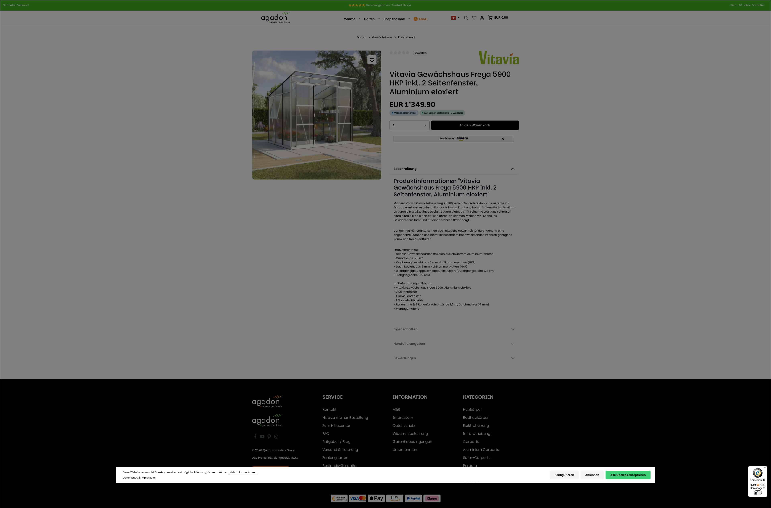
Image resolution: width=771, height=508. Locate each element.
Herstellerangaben (409, 343)
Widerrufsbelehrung (410, 433)
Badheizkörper (476, 417)
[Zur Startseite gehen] (275, 17)
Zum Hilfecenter (336, 425)
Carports (471, 441)
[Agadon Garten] (267, 420)
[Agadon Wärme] (267, 401)
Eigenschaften (406, 329)
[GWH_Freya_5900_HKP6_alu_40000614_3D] (316, 115)
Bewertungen (405, 358)
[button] (454, 140)
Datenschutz (404, 425)
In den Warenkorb (475, 125)
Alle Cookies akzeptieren (628, 475)
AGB (396, 409)
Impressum (403, 417)
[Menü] (764, 468)
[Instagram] (276, 437)
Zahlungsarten (335, 457)
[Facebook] (255, 437)
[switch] (758, 492)
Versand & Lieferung (340, 449)
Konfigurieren (564, 475)
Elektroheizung (476, 425)
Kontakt (329, 409)
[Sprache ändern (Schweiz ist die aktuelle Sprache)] (455, 18)
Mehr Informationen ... (243, 472)
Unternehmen (405, 449)
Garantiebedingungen (412, 441)
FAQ (325, 433)
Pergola (470, 465)
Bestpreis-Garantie (339, 465)
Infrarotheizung (476, 433)
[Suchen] (466, 18)
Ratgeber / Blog (336, 441)
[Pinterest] (269, 437)
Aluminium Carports (481, 449)
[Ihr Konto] (482, 18)
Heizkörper (472, 409)
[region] (385, 5)
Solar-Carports (476, 457)
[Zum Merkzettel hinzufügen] (371, 59)
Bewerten (420, 53)
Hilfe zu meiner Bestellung (345, 417)
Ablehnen (592, 475)
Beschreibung (405, 168)
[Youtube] (262, 437)
